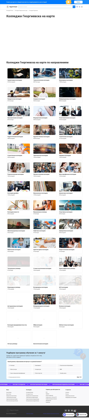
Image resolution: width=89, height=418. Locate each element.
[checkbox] (44, 222)
